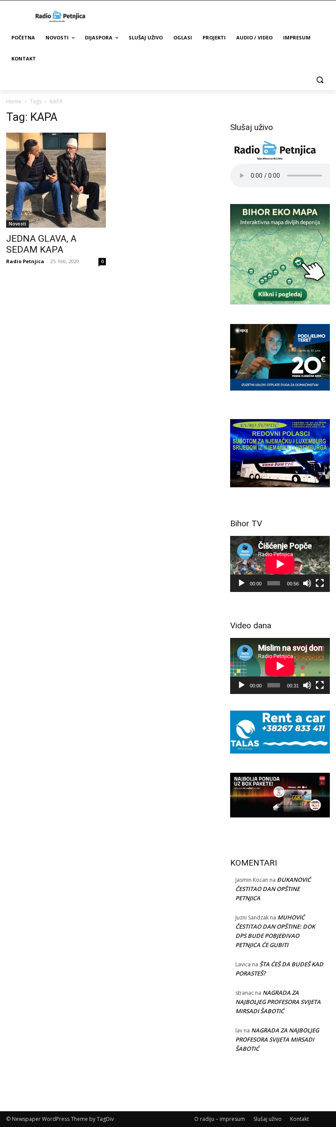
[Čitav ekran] (319, 583)
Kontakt (299, 1119)
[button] (319, 80)
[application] (280, 564)
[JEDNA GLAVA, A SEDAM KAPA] (56, 180)
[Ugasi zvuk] (307, 583)
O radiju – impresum (219, 1119)
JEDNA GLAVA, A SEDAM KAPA (41, 244)
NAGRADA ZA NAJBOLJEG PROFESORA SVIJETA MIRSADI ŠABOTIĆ (278, 1002)
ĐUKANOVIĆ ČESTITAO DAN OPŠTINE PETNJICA (273, 889)
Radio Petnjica (25, 261)
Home (13, 101)
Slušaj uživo (267, 1119)
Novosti (17, 224)
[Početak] (241, 583)
